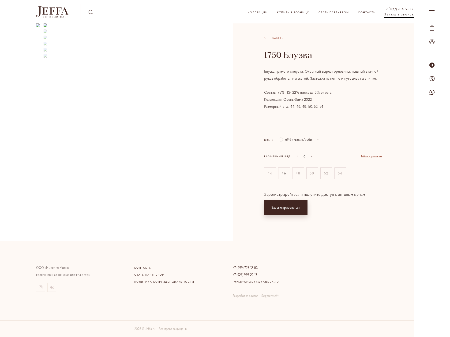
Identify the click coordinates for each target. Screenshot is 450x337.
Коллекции (258, 12)
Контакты (367, 12)
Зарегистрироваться (285, 207)
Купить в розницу (293, 12)
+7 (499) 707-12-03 (398, 9)
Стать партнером (334, 12)
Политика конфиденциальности (164, 281)
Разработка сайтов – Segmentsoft (255, 296)
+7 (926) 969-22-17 (245, 275)
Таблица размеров (371, 156)
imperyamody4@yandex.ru (256, 281)
